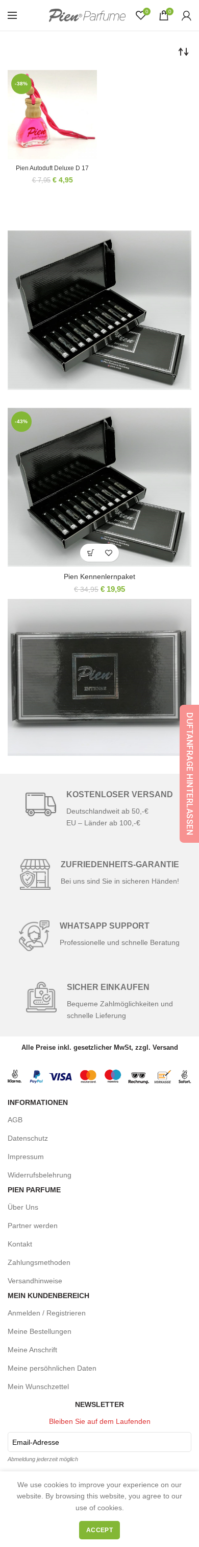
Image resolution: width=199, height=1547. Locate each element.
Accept (99, 1530)
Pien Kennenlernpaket (99, 576)
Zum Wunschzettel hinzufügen (108, 553)
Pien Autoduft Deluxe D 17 (52, 168)
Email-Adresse (35, 1442)
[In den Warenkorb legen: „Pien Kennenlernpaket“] (91, 553)
